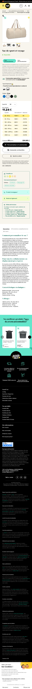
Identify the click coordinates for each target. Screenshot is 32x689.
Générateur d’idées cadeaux (9, 398)
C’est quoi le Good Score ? (10, 180)
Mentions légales (24, 484)
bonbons (25, 604)
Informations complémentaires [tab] (19, 229)
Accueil (4, 11)
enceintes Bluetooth (23, 555)
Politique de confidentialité (10, 485)
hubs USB (4, 557)
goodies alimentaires (24, 602)
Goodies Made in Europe (8, 419)
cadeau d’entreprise (11, 650)
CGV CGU (16, 484)
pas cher (25, 636)
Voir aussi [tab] (5, 231)
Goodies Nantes (6, 410)
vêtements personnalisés (10, 543)
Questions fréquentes (7, 394)
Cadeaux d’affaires (7, 415)
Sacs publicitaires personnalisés (16, 11)
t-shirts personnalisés (18, 613)
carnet (5, 532)
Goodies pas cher (6, 413)
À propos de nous (6, 396)
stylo (3, 567)
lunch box (4, 522)
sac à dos (12, 511)
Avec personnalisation (8, 61)
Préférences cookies (23, 485)
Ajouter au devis (17, 156)
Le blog (4, 392)
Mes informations (7, 425)
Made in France (17, 630)
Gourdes (4, 494)
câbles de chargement (22, 557)
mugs (12, 494)
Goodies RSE (5, 408)
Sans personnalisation (22, 61)
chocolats (20, 604)
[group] (9, 337)
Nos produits (6, 406)
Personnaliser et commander (17, 145)
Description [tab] (6, 229)
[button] (3, 6)
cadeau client (16, 570)
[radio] (4, 89)
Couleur (4, 93)
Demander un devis (7, 400)
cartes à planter (16, 589)
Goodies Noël (5, 417)
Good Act (5, 389)
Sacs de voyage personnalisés (17, 320)
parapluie (6, 625)
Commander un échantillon (17, 150)
